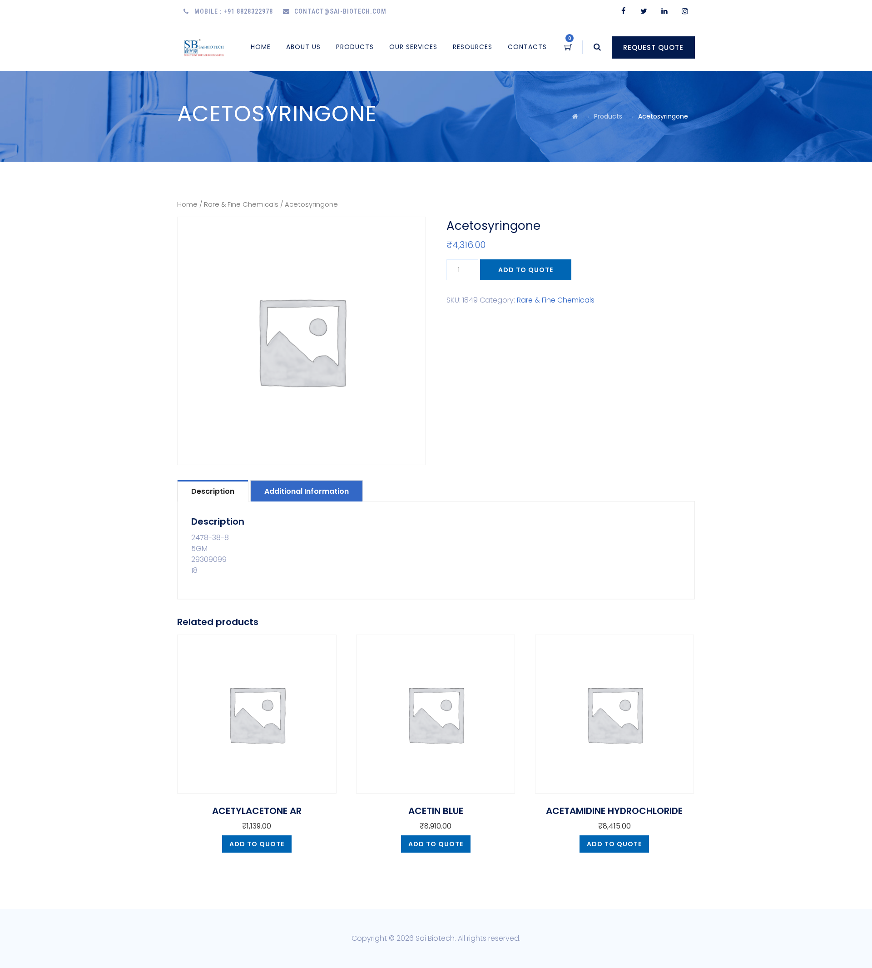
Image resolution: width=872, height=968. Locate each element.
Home (261, 46)
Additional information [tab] (306, 491)
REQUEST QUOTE (653, 47)
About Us (303, 46)
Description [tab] (212, 491)
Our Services (413, 46)
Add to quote (525, 269)
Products (355, 46)
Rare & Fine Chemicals (241, 204)
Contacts (527, 46)
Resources (472, 46)
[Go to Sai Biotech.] (575, 116)
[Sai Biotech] (204, 47)
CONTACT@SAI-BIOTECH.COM (340, 11)
